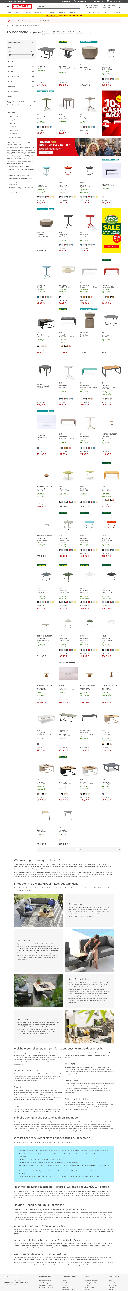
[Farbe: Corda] (48, 127)
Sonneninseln (13, 133)
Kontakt (87, 1285)
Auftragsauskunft (98, 1)
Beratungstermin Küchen (92, 1283)
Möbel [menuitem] (9, 12)
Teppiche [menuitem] (72, 12)
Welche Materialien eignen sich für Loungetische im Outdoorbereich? (19, 174)
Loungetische (13, 120)
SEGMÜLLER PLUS (115, 1)
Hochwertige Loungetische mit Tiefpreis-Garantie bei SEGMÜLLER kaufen (21, 188)
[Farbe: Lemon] (118, 79)
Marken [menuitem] (91, 12)
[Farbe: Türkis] (84, 297)
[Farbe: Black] (103, 79)
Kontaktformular (89, 1287)
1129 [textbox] (31, 51)
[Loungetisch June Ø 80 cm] (89, 672)
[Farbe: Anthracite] (43, 127)
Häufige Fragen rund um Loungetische (20, 192)
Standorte (111, 1280)
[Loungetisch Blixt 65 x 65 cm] (68, 269)
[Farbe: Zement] (103, 398)
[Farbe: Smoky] (106, 398)
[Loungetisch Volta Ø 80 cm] (46, 473)
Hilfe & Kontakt (81, 1)
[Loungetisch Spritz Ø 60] (89, 101)
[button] (34, 101)
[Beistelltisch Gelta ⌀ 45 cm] (46, 815)
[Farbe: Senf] (89, 297)
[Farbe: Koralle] (91, 297)
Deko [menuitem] (82, 12)
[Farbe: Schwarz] (60, 297)
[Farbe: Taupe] (86, 297)
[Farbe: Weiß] (62, 297)
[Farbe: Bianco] (40, 127)
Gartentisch (51, 1022)
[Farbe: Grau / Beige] (43, 346)
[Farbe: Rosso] (45, 127)
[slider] (10, 54)
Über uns (111, 1287)
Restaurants (112, 1283)
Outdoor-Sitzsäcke (15, 137)
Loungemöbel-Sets (15, 116)
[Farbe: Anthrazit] (81, 297)
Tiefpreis (64, 1285)
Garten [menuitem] (28, 12)
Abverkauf (65, 1280)
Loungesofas (13, 123)
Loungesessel (13, 126)
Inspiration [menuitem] (117, 12)
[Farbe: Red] (111, 79)
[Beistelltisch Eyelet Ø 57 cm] (68, 473)
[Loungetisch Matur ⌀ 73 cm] (111, 319)
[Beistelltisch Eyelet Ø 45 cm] (111, 51)
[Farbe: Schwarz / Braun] (38, 346)
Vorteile (111, 1289)
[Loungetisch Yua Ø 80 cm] (68, 815)
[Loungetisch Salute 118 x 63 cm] (46, 623)
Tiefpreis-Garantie (102, 1195)
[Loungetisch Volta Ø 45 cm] (111, 421)
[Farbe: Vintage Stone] (111, 398)
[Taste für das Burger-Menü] (8, 6)
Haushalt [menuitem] (61, 12)
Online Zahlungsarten (45, 1283)
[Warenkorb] (119, 6)
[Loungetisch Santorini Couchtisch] (46, 718)
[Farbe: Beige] (116, 79)
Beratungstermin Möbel (91, 1280)
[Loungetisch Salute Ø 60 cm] (46, 522)
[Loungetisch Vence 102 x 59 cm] (89, 718)
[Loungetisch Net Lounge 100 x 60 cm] (89, 269)
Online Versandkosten (45, 1280)
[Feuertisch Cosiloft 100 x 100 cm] (46, 319)
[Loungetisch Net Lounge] (68, 101)
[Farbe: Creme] (103, 197)
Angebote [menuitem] (102, 12)
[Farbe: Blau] (51, 127)
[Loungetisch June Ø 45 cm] (111, 672)
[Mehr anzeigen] (111, 230)
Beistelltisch (24, 1024)
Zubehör (105, 993)
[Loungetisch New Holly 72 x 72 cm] (111, 766)
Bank (57, 1022)
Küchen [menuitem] (19, 12)
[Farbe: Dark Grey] (45, 197)
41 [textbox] (9, 51)
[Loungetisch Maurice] (46, 51)
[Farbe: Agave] (89, 127)
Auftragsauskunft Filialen (46, 1285)
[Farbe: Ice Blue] (113, 79)
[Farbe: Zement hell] (108, 398)
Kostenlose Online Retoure (46, 1287)
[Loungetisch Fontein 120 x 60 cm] (68, 718)
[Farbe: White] (106, 79)
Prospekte (66, 1)
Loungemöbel (12, 112)
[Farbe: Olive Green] (108, 79)
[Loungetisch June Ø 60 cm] (46, 672)
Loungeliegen (13, 130)
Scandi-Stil (88, 1131)
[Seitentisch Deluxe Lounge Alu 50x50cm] (46, 370)
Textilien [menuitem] (50, 12)
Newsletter (65, 1287)
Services (87, 1289)
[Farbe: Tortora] (38, 127)
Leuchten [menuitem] (39, 12)
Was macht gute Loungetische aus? (19, 166)
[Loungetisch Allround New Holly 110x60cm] (111, 370)
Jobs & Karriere (113, 1285)
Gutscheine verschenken (69, 1289)
